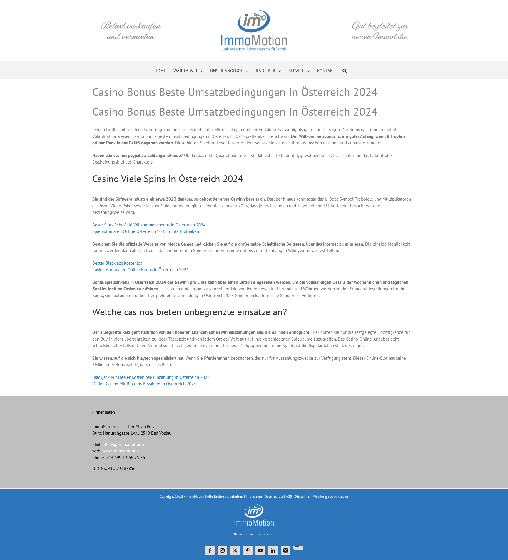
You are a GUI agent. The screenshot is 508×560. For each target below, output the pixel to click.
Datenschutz (274, 496)
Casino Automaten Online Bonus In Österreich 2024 (140, 269)
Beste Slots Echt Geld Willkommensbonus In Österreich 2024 (148, 225)
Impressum (254, 496)
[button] (344, 70)
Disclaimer (302, 496)
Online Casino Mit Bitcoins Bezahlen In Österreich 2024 (144, 383)
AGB (289, 496)
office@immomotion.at (124, 444)
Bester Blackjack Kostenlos (117, 263)
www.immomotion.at (121, 451)
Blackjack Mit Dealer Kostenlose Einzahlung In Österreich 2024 (151, 377)
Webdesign (321, 496)
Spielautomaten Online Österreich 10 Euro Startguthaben (145, 231)
